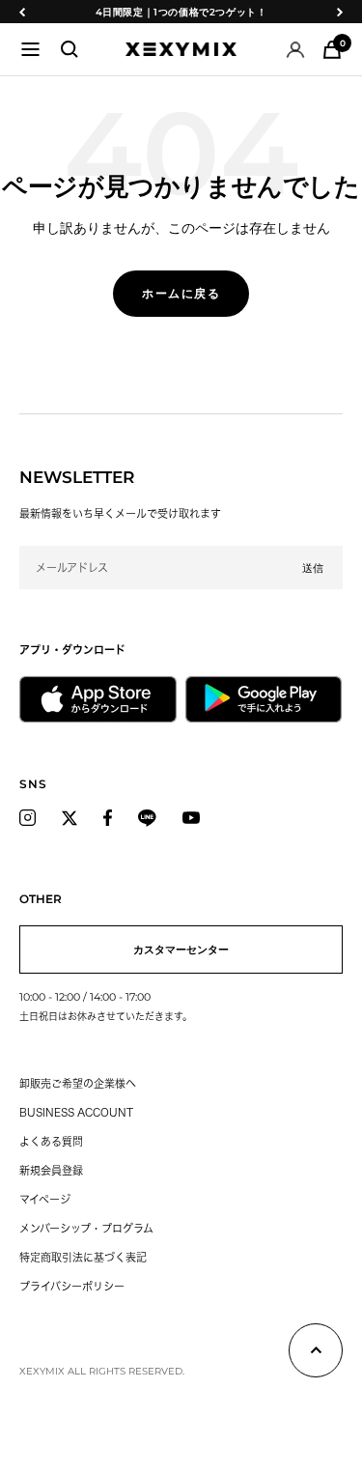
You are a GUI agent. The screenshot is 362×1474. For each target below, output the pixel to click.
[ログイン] (295, 50)
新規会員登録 (51, 1170)
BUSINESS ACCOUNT (76, 1112)
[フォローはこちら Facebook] (107, 818)
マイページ (44, 1199)
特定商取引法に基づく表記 (83, 1257)
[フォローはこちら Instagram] (27, 818)
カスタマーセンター (181, 949)
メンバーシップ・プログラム (86, 1228)
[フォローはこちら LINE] (147, 818)
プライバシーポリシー (72, 1286)
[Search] (69, 49)
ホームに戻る (181, 293)
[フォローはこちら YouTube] (191, 818)
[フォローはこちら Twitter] (69, 818)
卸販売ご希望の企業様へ (77, 1083)
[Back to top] (316, 1353)
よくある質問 (51, 1141)
